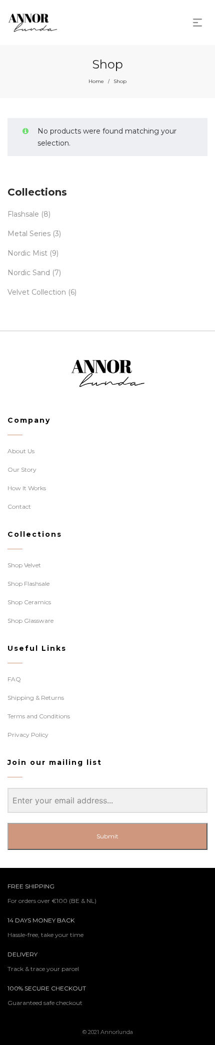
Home (96, 81)
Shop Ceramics (29, 602)
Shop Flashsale (29, 583)
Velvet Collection (37, 292)
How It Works (27, 488)
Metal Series (29, 233)
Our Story (22, 469)
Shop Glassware (31, 620)
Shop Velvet (24, 565)
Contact (19, 506)
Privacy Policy (28, 734)
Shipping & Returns (36, 697)
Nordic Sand (29, 272)
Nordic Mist (28, 253)
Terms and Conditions (39, 716)
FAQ (14, 679)
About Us (21, 451)
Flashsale (23, 214)
